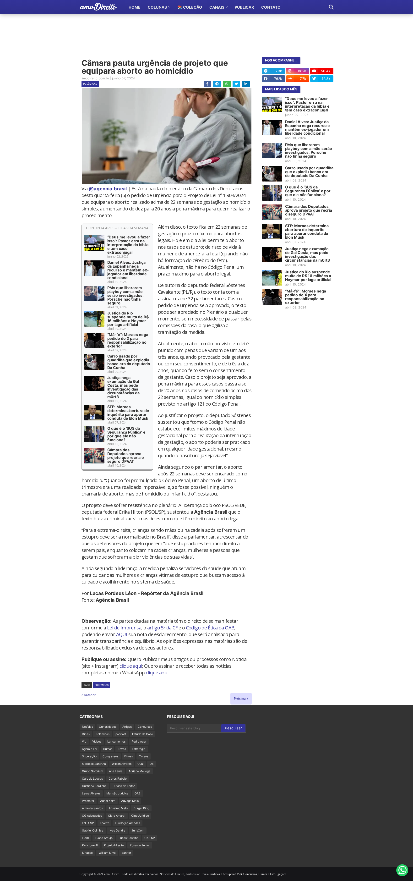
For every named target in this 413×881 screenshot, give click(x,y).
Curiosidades (107, 726)
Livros (122, 749)
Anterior (90, 695)
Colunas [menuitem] (157, 7)
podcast (120, 734)
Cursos (143, 756)
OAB (138, 793)
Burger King (141, 808)
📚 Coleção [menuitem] (189, 7)
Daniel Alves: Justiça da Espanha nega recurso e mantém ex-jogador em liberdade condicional (128, 270)
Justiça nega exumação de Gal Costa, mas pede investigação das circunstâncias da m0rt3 (123, 387)
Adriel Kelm (107, 801)
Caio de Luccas (92, 778)
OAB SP (149, 838)
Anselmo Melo (118, 808)
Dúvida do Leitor (124, 786)
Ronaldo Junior (140, 845)
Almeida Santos (92, 808)
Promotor (88, 801)
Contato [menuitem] (271, 7)
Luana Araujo (104, 838)
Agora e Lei (89, 749)
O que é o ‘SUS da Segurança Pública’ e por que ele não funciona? (126, 434)
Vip (84, 741)
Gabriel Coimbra (92, 830)
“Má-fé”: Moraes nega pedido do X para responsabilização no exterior (127, 340)
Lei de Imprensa (124, 627)
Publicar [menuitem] (244, 7)
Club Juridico (140, 815)
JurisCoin (137, 830)
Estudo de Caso (142, 734)
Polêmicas (90, 83)
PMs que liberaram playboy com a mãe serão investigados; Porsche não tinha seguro (125, 295)
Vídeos (96, 741)
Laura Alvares (91, 793)
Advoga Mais (130, 801)
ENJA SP (88, 823)
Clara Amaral (116, 815)
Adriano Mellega (139, 771)
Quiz (140, 763)
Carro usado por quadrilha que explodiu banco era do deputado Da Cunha (128, 361)
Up (151, 763)
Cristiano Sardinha (94, 786)
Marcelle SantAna (94, 763)
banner (126, 852)
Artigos (127, 726)
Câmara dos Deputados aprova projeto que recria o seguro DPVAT (125, 455)
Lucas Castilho (128, 838)
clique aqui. (157, 672)
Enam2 (104, 823)
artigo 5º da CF (162, 627)
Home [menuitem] (135, 7)
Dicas (86, 734)
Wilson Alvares (121, 763)
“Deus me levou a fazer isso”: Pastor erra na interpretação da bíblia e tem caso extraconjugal (128, 244)
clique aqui (131, 666)
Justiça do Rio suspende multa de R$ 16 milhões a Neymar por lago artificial (128, 318)
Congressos (110, 756)
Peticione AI (90, 845)
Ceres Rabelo (118, 778)
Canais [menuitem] (216, 7)
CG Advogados (92, 815)
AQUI (121, 634)
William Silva (107, 852)
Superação (89, 756)
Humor (107, 749)
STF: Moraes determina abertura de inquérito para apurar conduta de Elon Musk (128, 412)
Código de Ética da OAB (210, 627)
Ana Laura (116, 771)
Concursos (145, 726)
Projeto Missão (114, 845)
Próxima (240, 698)
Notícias (87, 726)
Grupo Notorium (92, 771)
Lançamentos (116, 741)
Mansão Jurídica (117, 793)
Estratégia (138, 749)
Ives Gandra (117, 830)
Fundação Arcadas (127, 823)
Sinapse (87, 852)
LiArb (85, 838)
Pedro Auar (138, 741)
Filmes (128, 756)
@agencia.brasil (108, 189)
